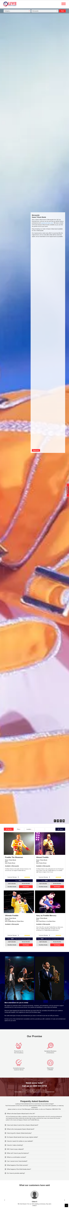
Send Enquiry (26, 886)
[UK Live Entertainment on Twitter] (58, 821)
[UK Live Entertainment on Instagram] (61, 821)
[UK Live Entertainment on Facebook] (55, 821)
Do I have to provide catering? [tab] (16, 1173)
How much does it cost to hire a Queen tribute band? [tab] (22, 1125)
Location (29, 829)
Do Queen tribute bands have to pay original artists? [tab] (22, 1137)
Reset (61, 829)
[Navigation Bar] (63, 4)
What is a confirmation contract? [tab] (16, 1157)
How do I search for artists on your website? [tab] (20, 1141)
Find (62, 11)
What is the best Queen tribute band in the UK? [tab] (21, 1113)
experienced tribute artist (47, 223)
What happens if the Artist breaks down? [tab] (19, 1169)
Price (18, 829)
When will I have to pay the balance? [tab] (18, 1153)
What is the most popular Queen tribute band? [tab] (20, 1129)
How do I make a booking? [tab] (15, 1145)
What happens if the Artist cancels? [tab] (17, 1165)
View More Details (12, 886)
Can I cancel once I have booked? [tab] (17, 1161)
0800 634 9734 (40, 1085)
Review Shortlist (26, 883)
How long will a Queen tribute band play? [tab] (19, 1133)
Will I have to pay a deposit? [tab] (15, 1149)
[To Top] (66, 1205)
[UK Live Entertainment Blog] (63, 821)
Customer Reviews (12, 877)
